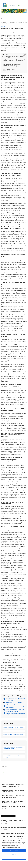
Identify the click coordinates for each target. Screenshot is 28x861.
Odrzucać (14, 858)
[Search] (26, 18)
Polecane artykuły (6, 70)
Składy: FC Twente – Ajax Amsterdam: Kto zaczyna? (13, 821)
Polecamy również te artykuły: (9, 69)
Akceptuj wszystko (14, 850)
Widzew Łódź (4, 766)
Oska (7, 32)
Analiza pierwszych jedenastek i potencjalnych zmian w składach (13, 61)
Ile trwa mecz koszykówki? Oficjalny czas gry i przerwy (13, 827)
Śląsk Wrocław (22, 763)
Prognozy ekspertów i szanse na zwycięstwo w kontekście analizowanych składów (12, 65)
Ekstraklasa (4, 763)
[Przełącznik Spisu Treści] (23, 54)
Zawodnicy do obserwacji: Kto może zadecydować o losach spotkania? (13, 67)
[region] (14, 847)
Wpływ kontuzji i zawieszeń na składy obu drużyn (12, 62)
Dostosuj (14, 854)
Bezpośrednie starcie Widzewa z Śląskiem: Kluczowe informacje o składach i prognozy (13, 57)
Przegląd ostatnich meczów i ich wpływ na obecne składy (14, 59)
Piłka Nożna (12, 22)
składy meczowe (13, 763)
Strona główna (4, 22)
